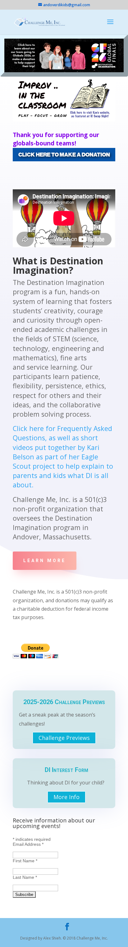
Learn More (44, 560)
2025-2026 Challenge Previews (64, 702)
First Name (25, 860)
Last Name (25, 877)
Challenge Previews (64, 738)
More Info (66, 797)
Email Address (28, 844)
